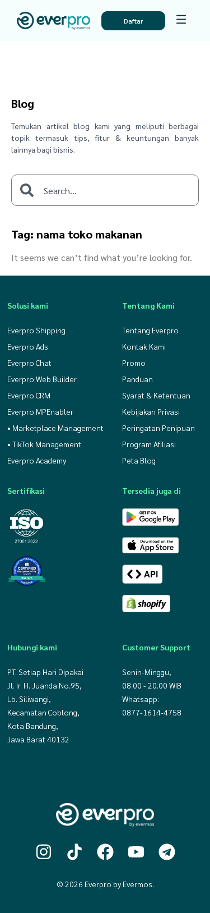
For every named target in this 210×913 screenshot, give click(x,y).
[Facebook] (105, 852)
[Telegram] (167, 852)
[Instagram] (44, 852)
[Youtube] (136, 852)
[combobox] (105, 190)
